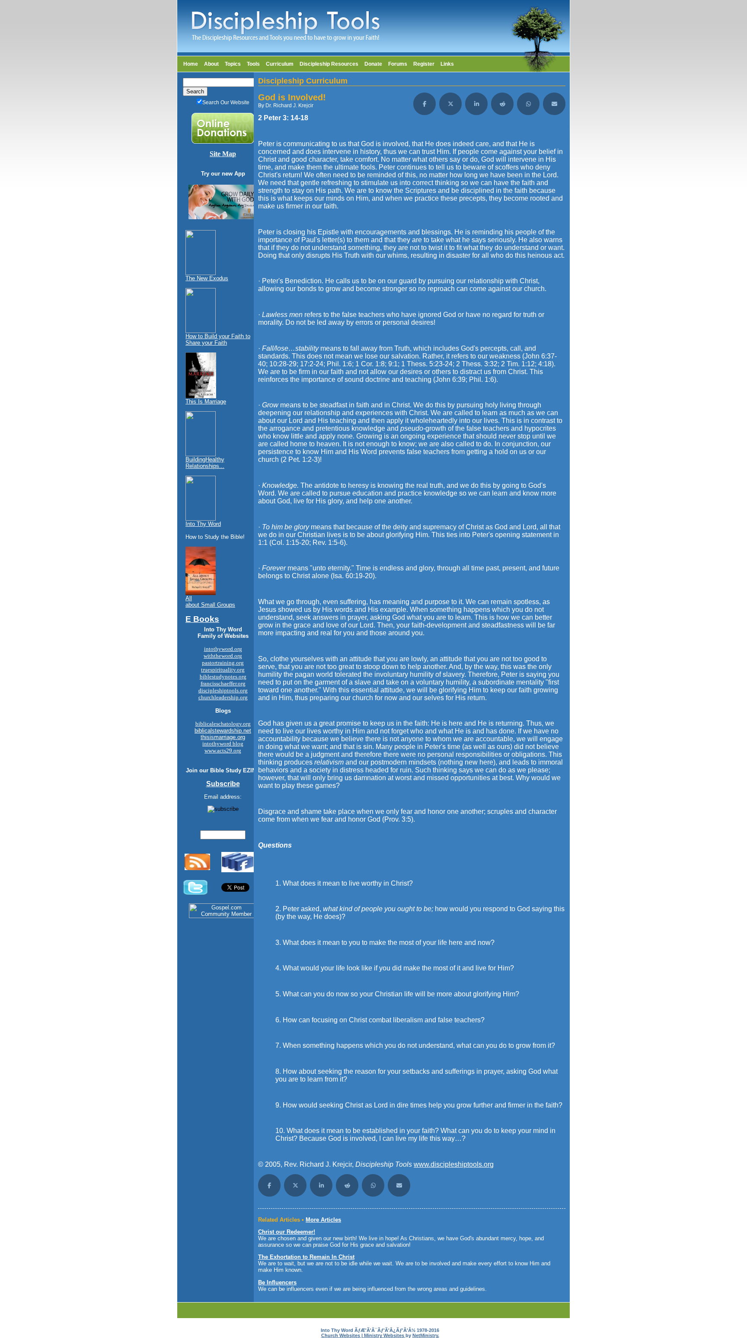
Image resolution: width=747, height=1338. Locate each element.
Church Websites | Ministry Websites (363, 1335)
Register (423, 64)
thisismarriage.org (223, 737)
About (211, 64)
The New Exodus (206, 278)
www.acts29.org (222, 750)
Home (190, 64)
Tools (253, 64)
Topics (233, 64)
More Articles (323, 1219)
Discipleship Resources (329, 64)
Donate (373, 64)
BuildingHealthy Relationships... (204, 462)
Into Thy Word (203, 524)
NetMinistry (425, 1335)
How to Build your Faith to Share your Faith (217, 339)
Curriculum (280, 64)
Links (447, 64)
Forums (397, 64)
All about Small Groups (210, 601)
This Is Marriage (205, 401)
